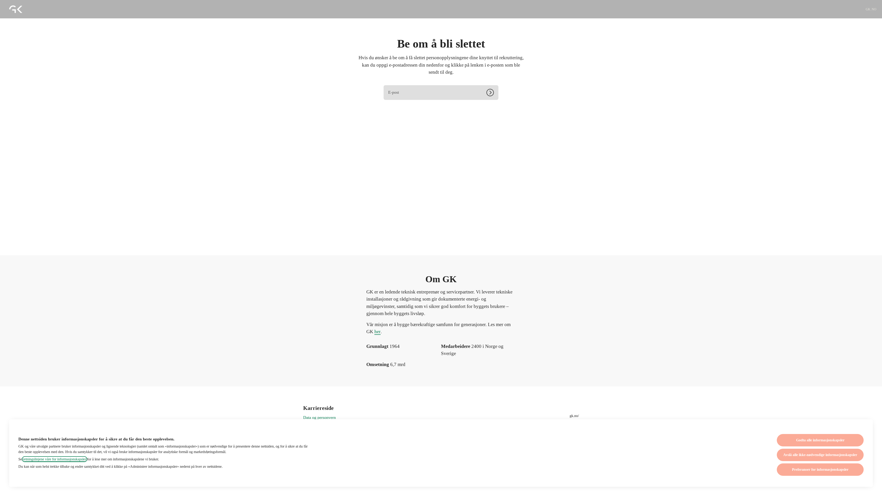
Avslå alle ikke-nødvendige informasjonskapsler (820, 455)
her (377, 331)
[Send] (492, 92)
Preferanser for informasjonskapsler (820, 469)
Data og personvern (319, 417)
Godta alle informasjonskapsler (820, 440)
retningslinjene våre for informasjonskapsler (54, 459)
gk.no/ (574, 416)
